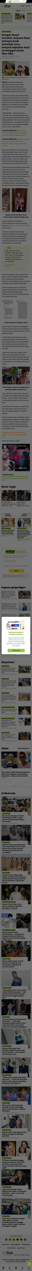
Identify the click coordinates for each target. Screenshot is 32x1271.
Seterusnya (16, 650)
